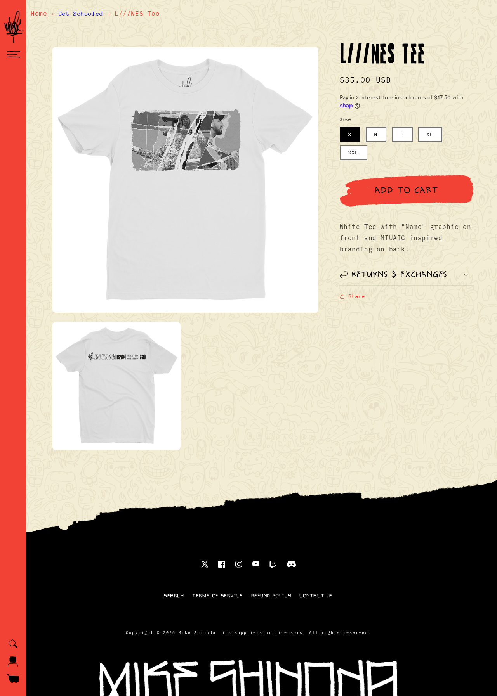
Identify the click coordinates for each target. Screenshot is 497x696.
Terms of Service (217, 596)
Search (174, 596)
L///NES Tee (137, 13)
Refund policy (271, 596)
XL (430, 134)
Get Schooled (81, 13)
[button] (13, 54)
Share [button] (357, 296)
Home (39, 13)
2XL (353, 153)
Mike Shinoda (197, 632)
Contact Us (316, 596)
